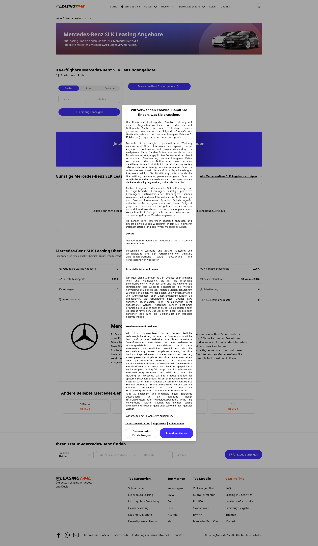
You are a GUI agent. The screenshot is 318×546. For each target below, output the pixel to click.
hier (182, 182)
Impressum (159, 423)
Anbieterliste (176, 423)
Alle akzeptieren (176, 433)
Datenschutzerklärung (137, 423)
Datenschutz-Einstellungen (141, 433)
